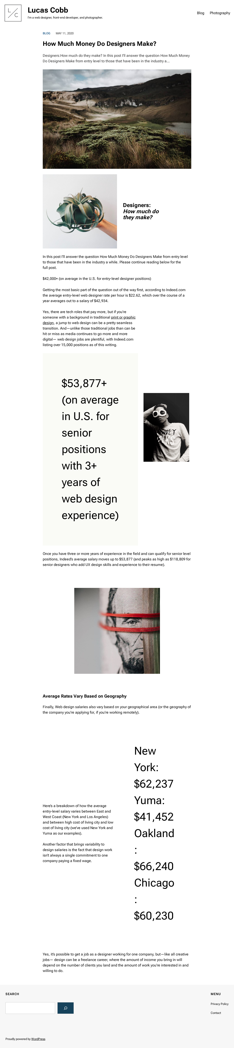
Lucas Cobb (48, 10)
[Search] (65, 1008)
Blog (46, 33)
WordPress (38, 1039)
